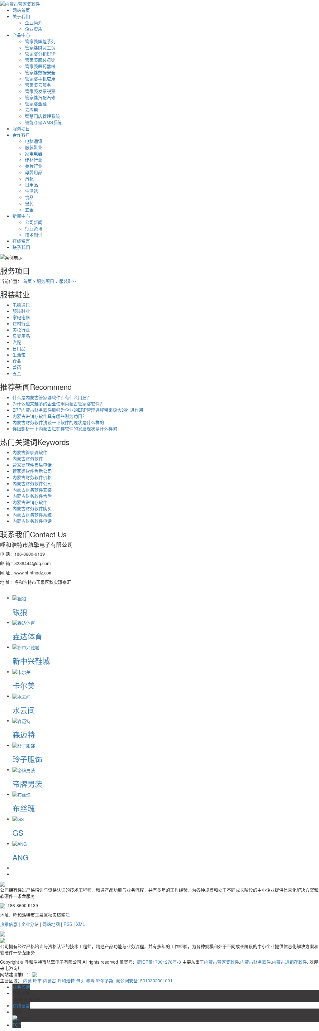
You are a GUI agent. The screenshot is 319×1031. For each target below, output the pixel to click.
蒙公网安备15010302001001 (144, 980)
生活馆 (31, 191)
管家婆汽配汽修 (40, 97)
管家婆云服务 (38, 85)
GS (17, 832)
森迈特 (23, 734)
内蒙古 (49, 980)
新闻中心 (21, 216)
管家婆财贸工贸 (40, 47)
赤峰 (90, 980)
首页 (27, 281)
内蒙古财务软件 (27, 458)
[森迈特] (21, 720)
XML (80, 924)
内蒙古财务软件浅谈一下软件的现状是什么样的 (58, 422)
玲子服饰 (27, 758)
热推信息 (8, 924)
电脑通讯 (33, 141)
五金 (29, 209)
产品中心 (21, 35)
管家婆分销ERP (40, 54)
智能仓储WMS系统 (43, 122)
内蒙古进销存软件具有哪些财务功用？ (49, 416)
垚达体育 (27, 636)
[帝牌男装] (23, 769)
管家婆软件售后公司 (32, 471)
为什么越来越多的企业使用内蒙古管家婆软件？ (58, 403)
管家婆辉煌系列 (40, 41)
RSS (68, 924)
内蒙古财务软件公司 (32, 483)
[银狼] (19, 597)
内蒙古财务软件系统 (32, 514)
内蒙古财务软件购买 (32, 508)
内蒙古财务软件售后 (32, 496)
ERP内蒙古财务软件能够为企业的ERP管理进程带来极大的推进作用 (77, 410)
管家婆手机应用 (40, 78)
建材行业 (33, 160)
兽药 (29, 203)
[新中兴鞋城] (25, 647)
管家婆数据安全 (40, 72)
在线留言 (21, 241)
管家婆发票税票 (40, 91)
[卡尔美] (21, 671)
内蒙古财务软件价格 (32, 477)
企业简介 (33, 22)
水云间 (23, 709)
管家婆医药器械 (40, 66)
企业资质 (33, 29)
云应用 (31, 110)
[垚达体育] (23, 622)
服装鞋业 (33, 147)
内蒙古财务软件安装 (32, 489)
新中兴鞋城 (31, 660)
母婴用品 (33, 172)
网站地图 (51, 924)
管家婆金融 (36, 103)
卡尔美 (23, 685)
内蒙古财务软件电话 (32, 521)
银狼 (19, 611)
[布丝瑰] (21, 794)
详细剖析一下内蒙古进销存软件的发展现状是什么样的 (64, 428)
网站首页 (21, 10)
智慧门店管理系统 (42, 116)
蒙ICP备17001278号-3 (159, 962)
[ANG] (19, 843)
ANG (20, 857)
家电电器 (33, 153)
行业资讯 (33, 228)
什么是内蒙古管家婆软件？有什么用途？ (51, 397)
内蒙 (27, 980)
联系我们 (21, 247)
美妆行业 (33, 166)
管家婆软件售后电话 (32, 465)
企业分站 (30, 924)
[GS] (18, 819)
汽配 (29, 178)
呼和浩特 (66, 980)
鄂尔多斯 (104, 980)
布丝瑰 (23, 807)
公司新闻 (33, 222)
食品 (29, 197)
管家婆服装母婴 (40, 60)
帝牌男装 (27, 783)
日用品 (31, 185)
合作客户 (21, 135)
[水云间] (21, 696)
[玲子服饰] (23, 745)
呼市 (37, 980)
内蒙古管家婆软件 (29, 452)
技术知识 (33, 234)
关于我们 (21, 16)
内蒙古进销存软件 (29, 502)
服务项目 (21, 128)
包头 (80, 980)
